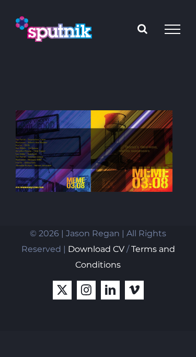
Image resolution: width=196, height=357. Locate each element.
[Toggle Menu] (172, 29)
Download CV (96, 249)
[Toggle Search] (142, 29)
